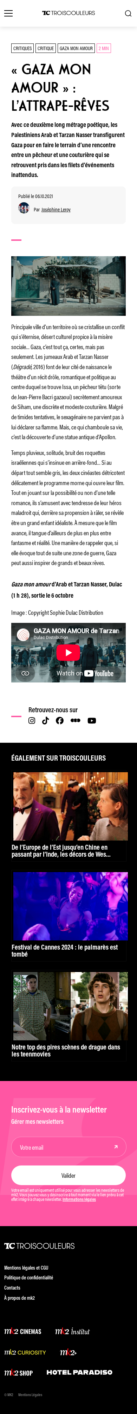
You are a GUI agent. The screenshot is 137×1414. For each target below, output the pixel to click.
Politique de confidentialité (28, 1278)
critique (46, 48)
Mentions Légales (30, 1395)
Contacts (12, 1288)
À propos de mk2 (19, 1298)
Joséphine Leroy (56, 209)
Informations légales (79, 1200)
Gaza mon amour (76, 48)
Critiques (22, 48)
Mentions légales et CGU (26, 1268)
